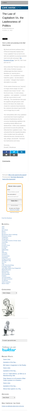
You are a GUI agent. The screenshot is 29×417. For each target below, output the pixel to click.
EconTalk (4, 248)
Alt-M (3, 228)
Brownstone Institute (6, 236)
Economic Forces (6, 245)
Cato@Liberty (5, 237)
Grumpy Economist (6, 259)
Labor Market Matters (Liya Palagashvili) (11, 268)
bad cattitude (5, 230)
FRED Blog (4, 253)
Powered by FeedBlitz (14, 210)
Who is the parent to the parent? (17, 175)
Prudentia (4, 275)
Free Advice (4, 254)
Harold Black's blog (6, 260)
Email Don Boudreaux (7, 218)
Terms (13, 212)
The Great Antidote (6, 277)
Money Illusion (5, 271)
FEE (3, 251)
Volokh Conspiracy (6, 282)
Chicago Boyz (5, 239)
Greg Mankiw (5, 257)
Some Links (6, 359)
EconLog (4, 243)
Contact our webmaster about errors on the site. (13, 406)
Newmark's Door (5, 272)
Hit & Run (4, 262)
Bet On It (4, 233)
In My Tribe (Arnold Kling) (8, 265)
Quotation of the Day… (10, 362)
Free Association (6, 256)
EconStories (4, 246)
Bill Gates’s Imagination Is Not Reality (14, 365)
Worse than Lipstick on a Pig (12, 389)
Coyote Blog (4, 242)
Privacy (17, 212)
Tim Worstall (5, 280)
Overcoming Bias (6, 274)
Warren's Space (5, 283)
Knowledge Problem (6, 266)
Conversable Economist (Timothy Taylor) (11, 240)
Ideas (3, 263)
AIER (3, 227)
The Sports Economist (7, 279)
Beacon (3, 231)
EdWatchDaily (5, 249)
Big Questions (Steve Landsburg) (9, 234)
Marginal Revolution (6, 269)
